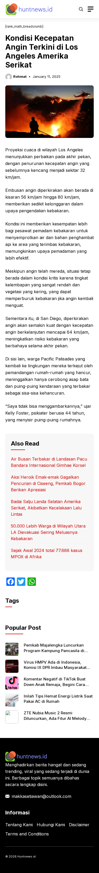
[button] (81, 9)
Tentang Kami (19, 824)
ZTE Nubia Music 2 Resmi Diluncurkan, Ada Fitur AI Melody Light (55, 718)
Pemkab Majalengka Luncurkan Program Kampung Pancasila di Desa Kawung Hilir (54, 650)
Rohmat (20, 76)
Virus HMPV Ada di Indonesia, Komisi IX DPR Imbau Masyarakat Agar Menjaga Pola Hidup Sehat (55, 667)
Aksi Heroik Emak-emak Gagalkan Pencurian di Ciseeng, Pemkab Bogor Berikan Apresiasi (48, 483)
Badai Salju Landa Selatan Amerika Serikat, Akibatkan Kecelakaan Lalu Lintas (46, 508)
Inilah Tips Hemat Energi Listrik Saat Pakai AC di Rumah (58, 699)
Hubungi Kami (51, 824)
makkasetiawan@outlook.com (41, 796)
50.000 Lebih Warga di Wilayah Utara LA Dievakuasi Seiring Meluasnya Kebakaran (48, 532)
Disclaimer (79, 824)
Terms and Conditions (27, 833)
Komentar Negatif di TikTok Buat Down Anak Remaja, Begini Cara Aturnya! (55, 684)
